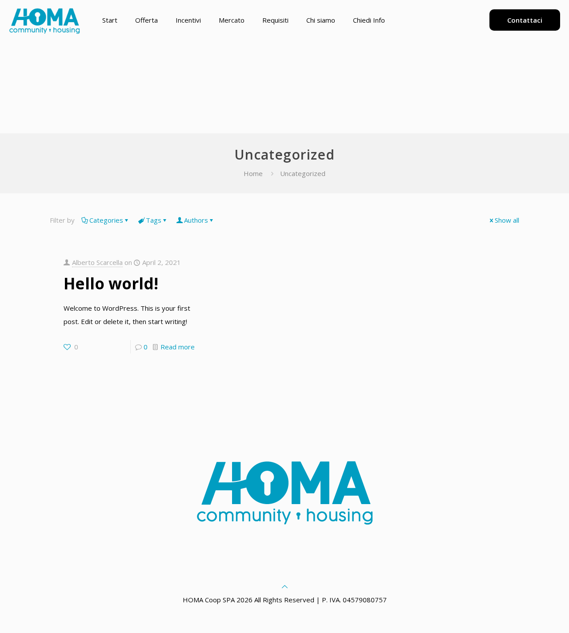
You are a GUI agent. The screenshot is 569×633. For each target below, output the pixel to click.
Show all (507, 220)
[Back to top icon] (284, 586)
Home (253, 173)
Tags (153, 220)
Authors (196, 220)
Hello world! (111, 283)
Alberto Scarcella (97, 262)
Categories (106, 220)
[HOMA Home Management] (44, 20)
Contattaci (524, 20)
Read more (177, 346)
